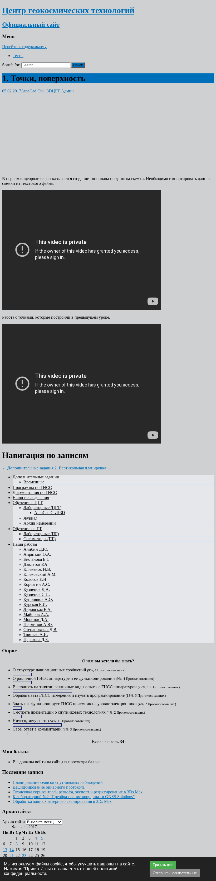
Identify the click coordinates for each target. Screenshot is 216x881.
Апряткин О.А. (37, 554)
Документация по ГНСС (35, 492)
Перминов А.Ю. (38, 624)
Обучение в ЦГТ (28, 502)
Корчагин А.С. (36, 584)
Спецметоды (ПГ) (39, 538)
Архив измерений (39, 523)
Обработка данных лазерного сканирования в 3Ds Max (62, 801)
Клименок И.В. (37, 569)
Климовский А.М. (39, 574)
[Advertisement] (108, 130)
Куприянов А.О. (38, 599)
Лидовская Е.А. (37, 609)
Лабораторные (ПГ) (41, 533)
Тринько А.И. (35, 634)
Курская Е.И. (35, 604)
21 (11, 855)
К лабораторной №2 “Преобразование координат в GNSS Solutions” (74, 796)
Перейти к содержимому (24, 46)
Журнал (30, 518)
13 (5, 849)
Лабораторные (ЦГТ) (42, 507)
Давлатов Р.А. (35, 564)
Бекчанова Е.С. (37, 559)
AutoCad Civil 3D (36, 91)
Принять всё (163, 865)
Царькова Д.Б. (36, 639)
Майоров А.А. (36, 614)
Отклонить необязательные (175, 873)
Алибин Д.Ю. (35, 549)
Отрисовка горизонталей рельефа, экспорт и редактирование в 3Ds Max (78, 792)
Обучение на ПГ (27, 528)
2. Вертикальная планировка (83, 468)
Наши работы (25, 544)
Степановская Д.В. (40, 629)
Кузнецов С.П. (36, 594)
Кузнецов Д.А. (36, 589)
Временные (33, 482)
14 (11, 849)
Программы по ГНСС (32, 487)
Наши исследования (31, 497)
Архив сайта (13, 821)
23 (24, 855)
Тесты (18, 55)
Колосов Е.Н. (35, 579)
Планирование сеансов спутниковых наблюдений (58, 782)
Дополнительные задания (27, 468)
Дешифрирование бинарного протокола (49, 787)
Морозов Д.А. (35, 619)
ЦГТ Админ (63, 91)
